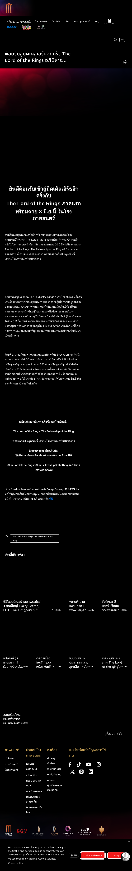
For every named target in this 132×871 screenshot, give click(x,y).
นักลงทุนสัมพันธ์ (82, 21)
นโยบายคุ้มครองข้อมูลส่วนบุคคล (54, 785)
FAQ (97, 21)
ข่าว (67, 21)
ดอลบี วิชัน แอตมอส (33, 783)
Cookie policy (15, 863)
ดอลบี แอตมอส (34, 791)
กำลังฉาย (9, 758)
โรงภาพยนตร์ (41, 21)
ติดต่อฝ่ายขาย (54, 774)
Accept (117, 855)
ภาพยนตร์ (25, 21)
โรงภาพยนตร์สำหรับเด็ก (33, 799)
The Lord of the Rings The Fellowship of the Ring (33, 538)
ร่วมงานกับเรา (54, 769)
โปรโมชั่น (56, 21)
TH (75, 855)
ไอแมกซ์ (30, 764)
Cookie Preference (93, 855)
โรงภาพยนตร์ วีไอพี (34, 810)
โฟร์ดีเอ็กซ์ (31, 769)
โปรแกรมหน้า (11, 764)
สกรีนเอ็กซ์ (31, 775)
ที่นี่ (51, 498)
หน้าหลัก (11, 21)
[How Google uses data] (24, 863)
